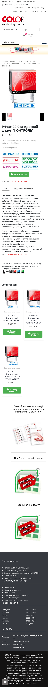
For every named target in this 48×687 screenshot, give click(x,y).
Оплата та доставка (20, 11)
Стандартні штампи (9, 63)
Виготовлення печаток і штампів (18, 578)
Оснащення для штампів (28, 61)
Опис (6, 188)
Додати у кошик (20, 174)
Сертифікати (19, 8)
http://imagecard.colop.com (16, 254)
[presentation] (4, 117)
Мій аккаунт (9, 42)
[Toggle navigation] (44, 42)
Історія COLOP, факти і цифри (16, 568)
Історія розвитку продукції (15, 570)
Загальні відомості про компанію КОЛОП (21, 573)
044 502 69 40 (9, 2)
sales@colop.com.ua (27, 2)
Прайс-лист (9, 587)
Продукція (13, 61)
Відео (43, 8)
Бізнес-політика (10, 575)
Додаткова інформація (23, 188)
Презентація (9, 592)
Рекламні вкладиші (12, 598)
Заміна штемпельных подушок (17, 600)
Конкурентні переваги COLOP (16, 595)
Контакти (34, 11)
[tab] (5, 188)
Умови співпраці (32, 8)
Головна (5, 61)
